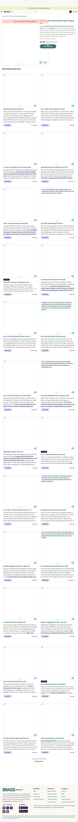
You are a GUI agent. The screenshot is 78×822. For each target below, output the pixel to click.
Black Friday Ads (52, 791)
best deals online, (7, 801)
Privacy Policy (65, 805)
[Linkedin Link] (8, 811)
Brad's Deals (5, 16)
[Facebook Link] (4, 808)
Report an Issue (39, 761)
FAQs (35, 791)
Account (75, 11)
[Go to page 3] (20, 64)
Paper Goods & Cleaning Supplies (18, 16)
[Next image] (48, 44)
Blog (62, 794)
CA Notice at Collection (58, 807)
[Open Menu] (1, 11)
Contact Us (36, 794)
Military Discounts (52, 794)
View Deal (7, 125)
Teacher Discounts (52, 796)
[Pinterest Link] (4, 811)
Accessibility (37, 796)
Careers (63, 796)
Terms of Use (57, 805)
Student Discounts (52, 799)
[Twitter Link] (8, 808)
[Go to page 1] (18, 64)
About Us (63, 791)
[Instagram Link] (11, 808)
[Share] (45, 62)
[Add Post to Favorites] (72, 164)
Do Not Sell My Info (39, 799)
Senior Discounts (52, 802)
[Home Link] (8, 11)
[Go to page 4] (21, 64)
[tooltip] (41, 62)
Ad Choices (72, 805)
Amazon (52, 28)
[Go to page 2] (19, 64)
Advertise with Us (66, 799)
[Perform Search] (70, 11)
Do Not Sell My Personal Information (43, 807)
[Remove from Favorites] (41, 62)
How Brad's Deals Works (67, 802)
